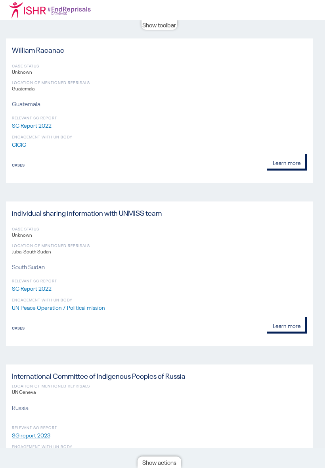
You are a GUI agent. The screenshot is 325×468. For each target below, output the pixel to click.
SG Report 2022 (32, 125)
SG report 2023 (31, 435)
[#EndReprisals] (59, 10)
